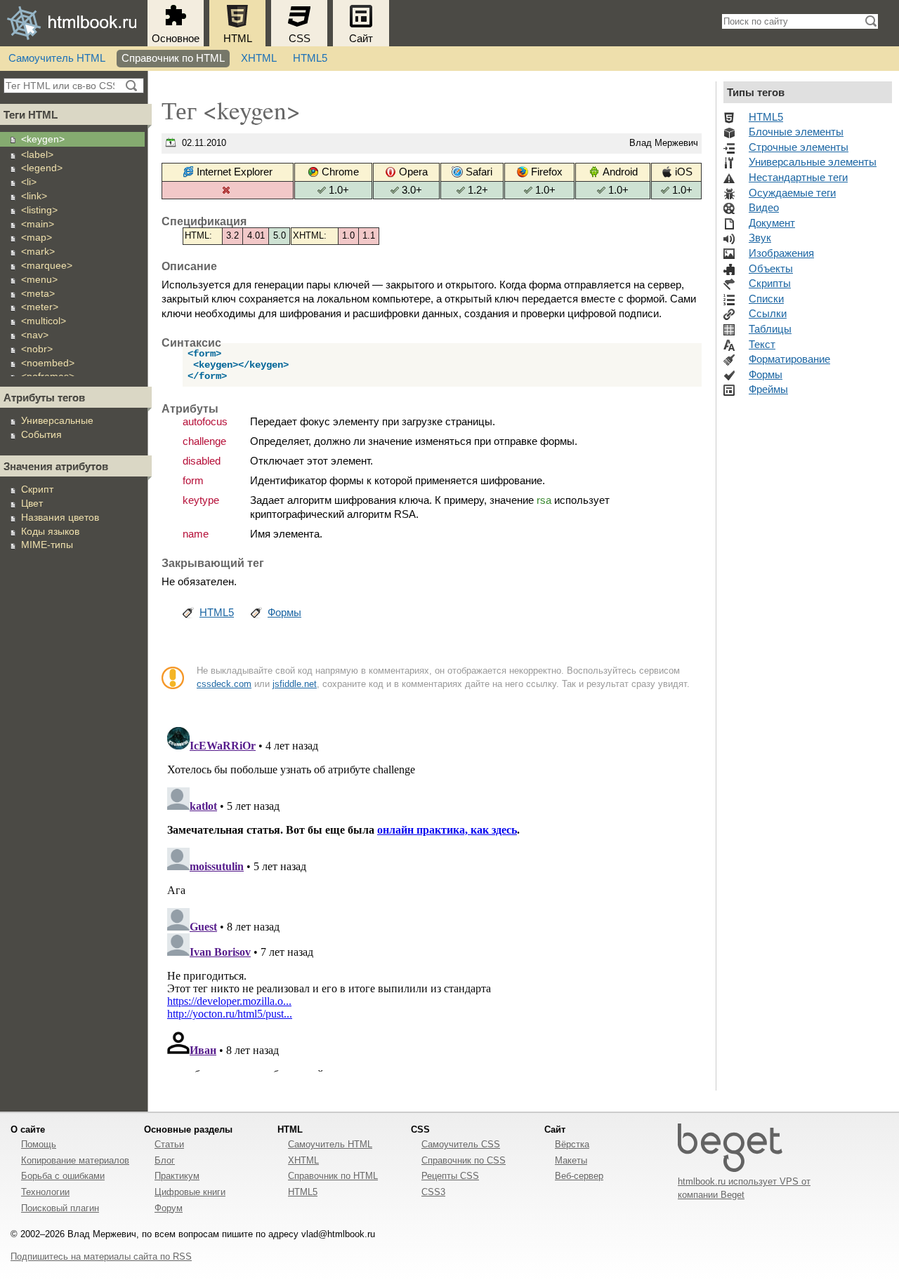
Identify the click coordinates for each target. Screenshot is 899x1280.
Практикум (177, 1176)
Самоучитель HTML (56, 58)
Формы (284, 612)
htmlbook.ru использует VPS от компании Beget (744, 1188)
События (41, 434)
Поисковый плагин (60, 1208)
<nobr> (37, 348)
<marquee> (46, 265)
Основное (175, 38)
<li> (29, 181)
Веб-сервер (579, 1176)
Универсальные (57, 420)
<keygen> (43, 139)
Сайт (361, 38)
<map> (36, 237)
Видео (764, 207)
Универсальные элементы (813, 162)
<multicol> (43, 320)
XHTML (259, 58)
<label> (37, 154)
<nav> (34, 334)
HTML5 (310, 58)
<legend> (42, 167)
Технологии (45, 1192)
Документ (772, 223)
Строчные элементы (798, 147)
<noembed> (47, 362)
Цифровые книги (190, 1192)
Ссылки (768, 313)
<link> (34, 195)
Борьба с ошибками (63, 1176)
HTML (237, 38)
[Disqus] (432, 896)
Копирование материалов (75, 1160)
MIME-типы (47, 544)
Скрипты (770, 283)
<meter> (39, 306)
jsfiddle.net (295, 684)
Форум (169, 1208)
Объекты (771, 268)
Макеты (571, 1160)
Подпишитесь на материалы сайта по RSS (101, 1256)
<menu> (39, 279)
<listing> (39, 209)
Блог (165, 1160)
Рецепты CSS (450, 1176)
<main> (37, 223)
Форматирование (789, 359)
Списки (766, 299)
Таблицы (770, 329)
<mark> (38, 251)
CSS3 (433, 1192)
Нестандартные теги (798, 177)
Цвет (32, 503)
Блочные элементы (796, 132)
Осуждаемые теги (792, 193)
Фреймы (768, 389)
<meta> (38, 293)
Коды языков (50, 531)
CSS (299, 38)
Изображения (781, 253)
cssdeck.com (224, 684)
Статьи (169, 1144)
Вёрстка (572, 1144)
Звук (760, 238)
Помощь (38, 1144)
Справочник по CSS (463, 1160)
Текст (762, 344)
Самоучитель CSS (460, 1144)
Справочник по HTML (173, 58)
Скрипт (37, 489)
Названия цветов (60, 517)
